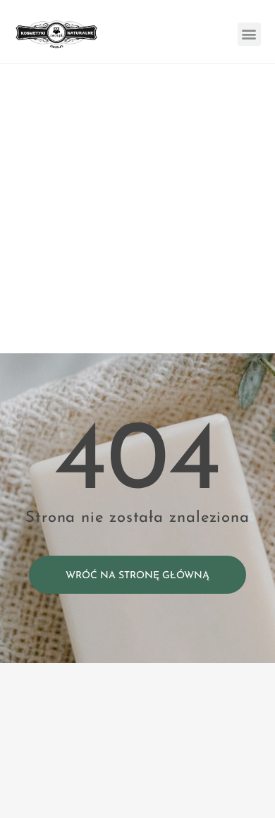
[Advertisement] (137, 208)
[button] (249, 34)
